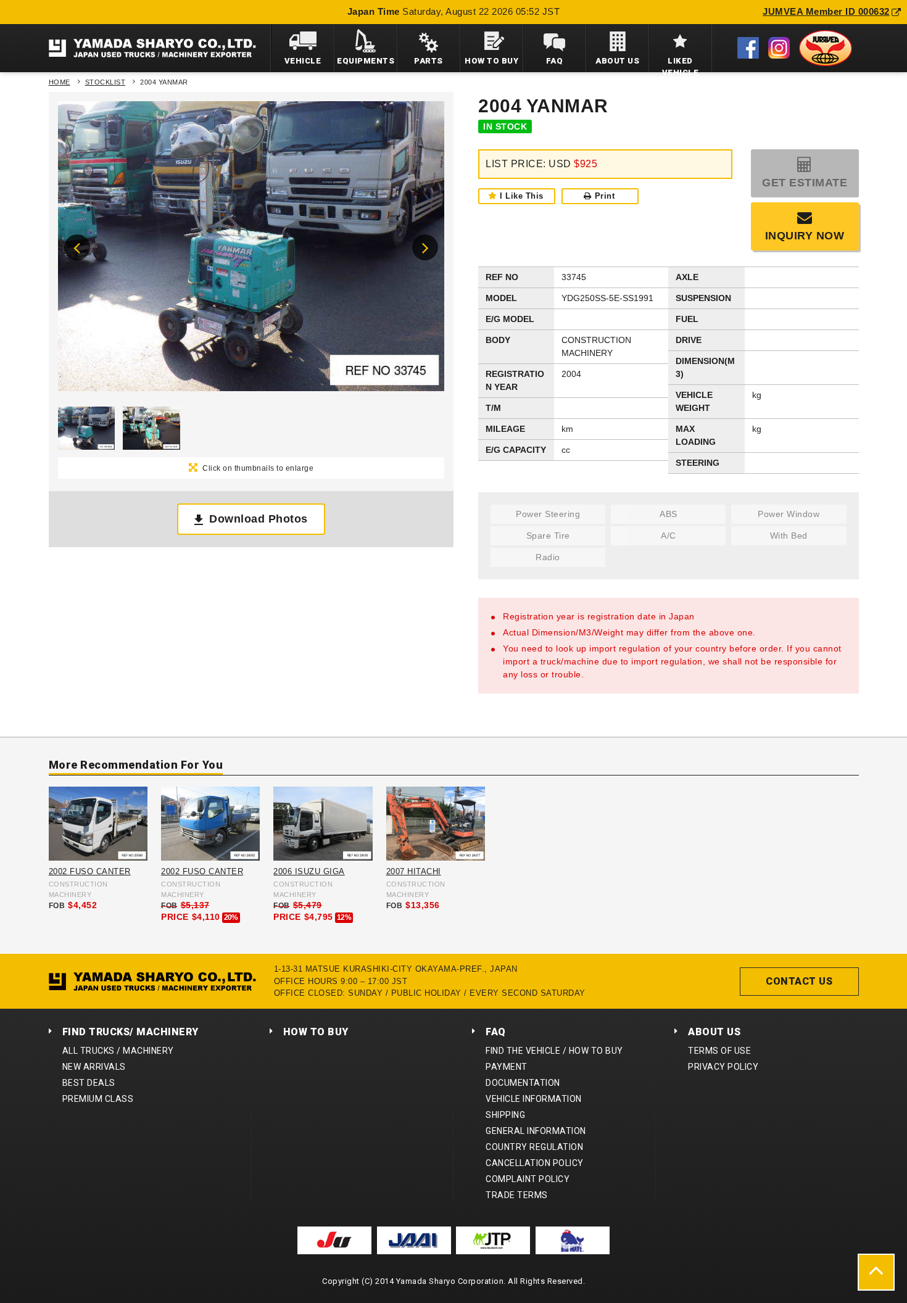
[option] (251, 249)
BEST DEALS (88, 1083)
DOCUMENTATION (523, 1083)
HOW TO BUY (316, 1032)
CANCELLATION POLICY (535, 1163)
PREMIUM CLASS (98, 1099)
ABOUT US (714, 1032)
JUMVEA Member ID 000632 (826, 11)
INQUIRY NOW (805, 236)
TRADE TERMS (517, 1195)
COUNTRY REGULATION (534, 1147)
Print (605, 196)
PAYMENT (507, 1067)
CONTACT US (799, 981)
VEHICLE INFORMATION (534, 1099)
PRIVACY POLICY (723, 1067)
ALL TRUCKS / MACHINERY (118, 1051)
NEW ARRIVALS (94, 1067)
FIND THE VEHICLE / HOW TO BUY (554, 1051)
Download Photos (258, 519)
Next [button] (425, 247)
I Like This (522, 196)
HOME (59, 82)
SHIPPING (505, 1115)
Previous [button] (77, 247)
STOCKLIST (105, 82)
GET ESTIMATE (804, 182)
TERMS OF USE (719, 1051)
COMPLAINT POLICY (527, 1179)
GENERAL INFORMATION (536, 1131)
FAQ (496, 1032)
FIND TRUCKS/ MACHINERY (130, 1032)
